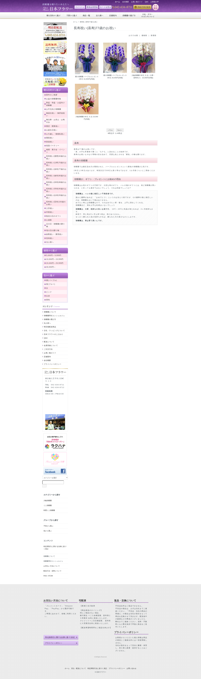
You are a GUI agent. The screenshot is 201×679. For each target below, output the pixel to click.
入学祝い (50, 208)
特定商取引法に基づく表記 (97, 668)
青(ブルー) (50, 284)
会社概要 (125, 2)
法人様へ (50, 242)
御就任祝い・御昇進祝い (55, 114)
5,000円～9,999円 (53, 255)
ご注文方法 (48, 349)
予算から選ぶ (48, 526)
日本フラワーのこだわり (53, 334)
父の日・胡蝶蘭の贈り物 (55, 225)
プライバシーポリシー (52, 364)
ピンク (49, 292)
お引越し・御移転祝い (55, 134)
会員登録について (51, 345)
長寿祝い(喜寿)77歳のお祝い (89, 22)
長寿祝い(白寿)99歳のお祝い (56, 196)
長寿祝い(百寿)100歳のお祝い (56, 203)
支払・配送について (78, 668)
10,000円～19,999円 (54, 259)
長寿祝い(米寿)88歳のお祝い (56, 183)
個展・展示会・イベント (55, 151)
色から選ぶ (48, 531)
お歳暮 (49, 220)
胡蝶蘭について (50, 312)
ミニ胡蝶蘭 (48, 505)
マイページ (79, 7)
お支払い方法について (52, 566)
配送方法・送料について (52, 571)
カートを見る (105, 7)
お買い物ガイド (136, 2)
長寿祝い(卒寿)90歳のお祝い (56, 190)
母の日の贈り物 (52, 230)
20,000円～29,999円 (54, 263)
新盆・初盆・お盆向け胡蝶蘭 (55, 104)
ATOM (50, 576)
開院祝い (50, 138)
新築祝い (50, 142)
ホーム (75, 22)
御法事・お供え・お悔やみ (55, 121)
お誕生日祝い (51, 130)
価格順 (144, 35)
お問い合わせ (131, 668)
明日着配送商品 (50, 327)
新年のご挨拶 (51, 95)
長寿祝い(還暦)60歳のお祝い (56, 157)
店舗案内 (47, 357)
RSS (45, 576)
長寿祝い (50, 238)
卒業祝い (50, 212)
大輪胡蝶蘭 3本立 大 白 (83, 117)
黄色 (48, 300)
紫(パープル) (51, 280)
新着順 (153, 35)
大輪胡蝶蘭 (48, 500)
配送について (49, 342)
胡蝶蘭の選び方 (50, 319)
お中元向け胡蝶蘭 (53, 109)
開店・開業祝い (52, 126)
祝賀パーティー (52, 146)
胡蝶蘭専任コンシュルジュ (54, 316)
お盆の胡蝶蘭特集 (53, 99)
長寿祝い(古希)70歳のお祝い (56, 164)
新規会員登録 (92, 7)
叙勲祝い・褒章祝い (54, 234)
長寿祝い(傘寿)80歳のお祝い (56, 177)
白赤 (48, 296)
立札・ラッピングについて (54, 330)
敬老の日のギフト (53, 216)
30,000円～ (51, 267)
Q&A (146, 2)
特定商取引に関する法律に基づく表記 (55, 547)
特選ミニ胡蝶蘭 (49, 510)
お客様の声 (155, 2)
